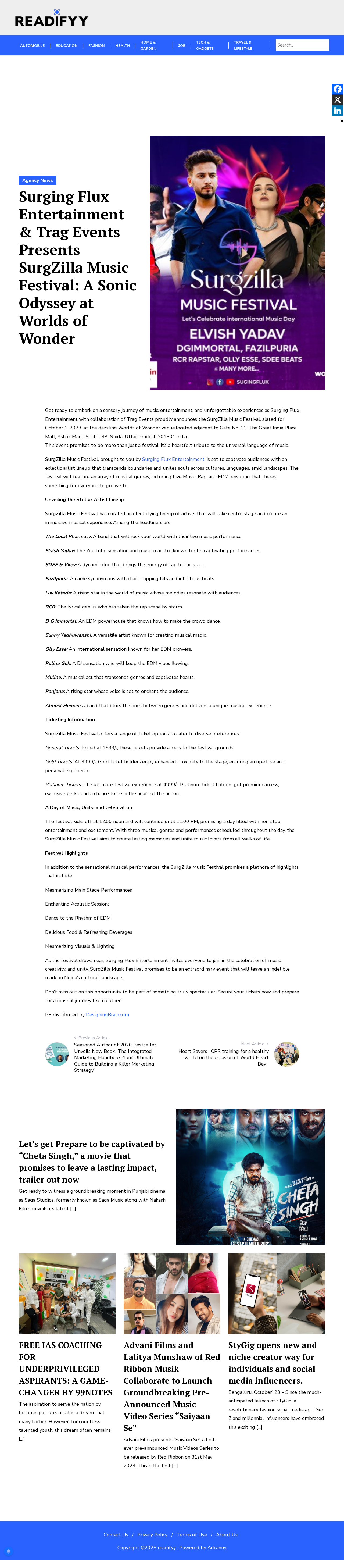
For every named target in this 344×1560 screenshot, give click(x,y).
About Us (227, 1534)
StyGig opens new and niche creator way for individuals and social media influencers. (272, 1363)
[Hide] (342, 121)
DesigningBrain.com (107, 1014)
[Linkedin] (337, 110)
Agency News (37, 180)
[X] (337, 99)
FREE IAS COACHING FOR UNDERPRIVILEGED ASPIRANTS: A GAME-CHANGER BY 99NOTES (66, 1369)
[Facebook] (337, 89)
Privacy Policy (152, 1534)
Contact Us (116, 1534)
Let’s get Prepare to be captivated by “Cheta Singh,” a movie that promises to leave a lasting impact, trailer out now (92, 1161)
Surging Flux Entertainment (173, 459)
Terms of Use (192, 1534)
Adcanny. (217, 1547)
